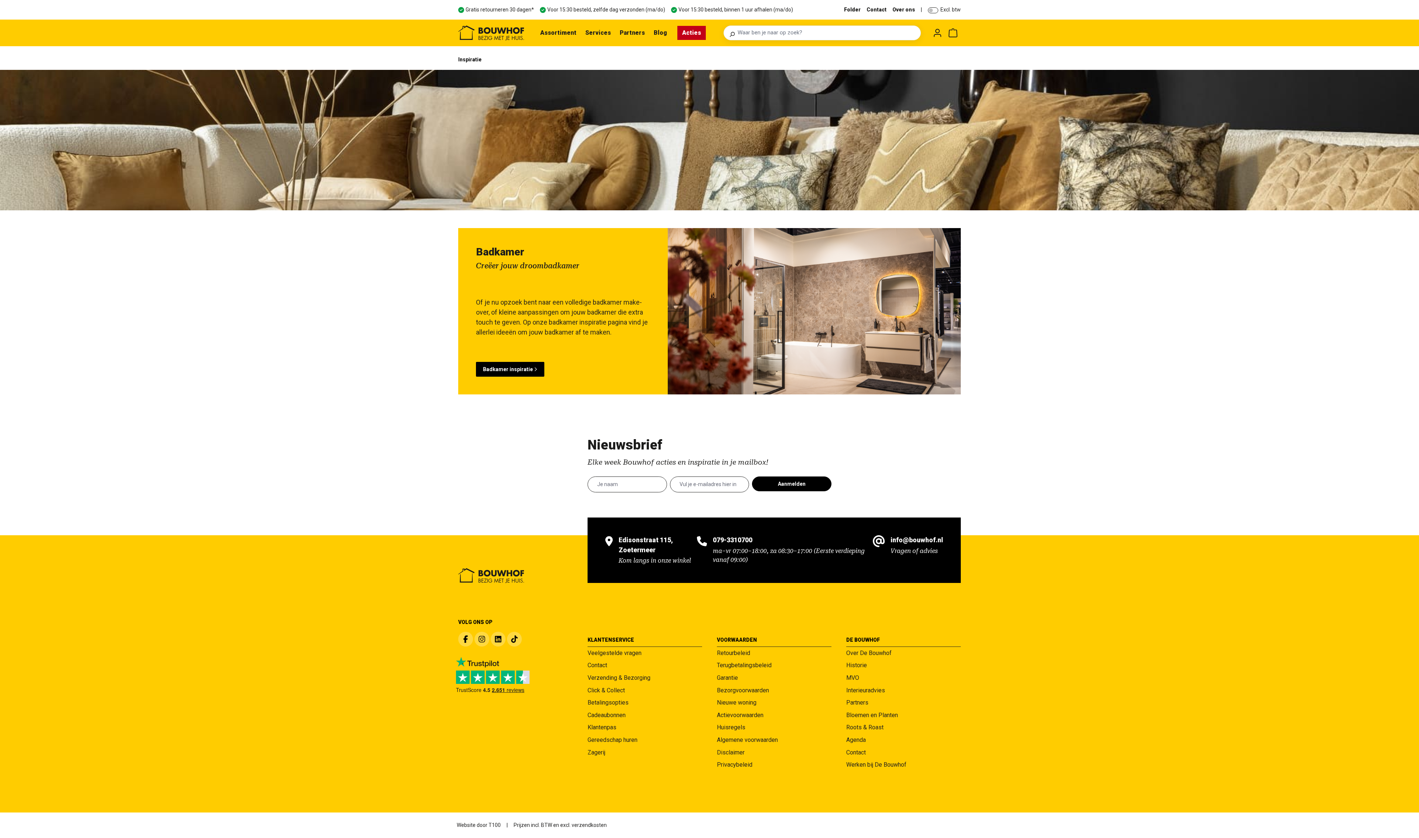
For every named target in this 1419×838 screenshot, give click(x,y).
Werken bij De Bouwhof (876, 764)
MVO (852, 677)
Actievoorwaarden (740, 715)
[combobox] (827, 33)
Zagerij (596, 752)
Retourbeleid (733, 653)
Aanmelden (792, 484)
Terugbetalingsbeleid (744, 665)
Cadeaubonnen (607, 715)
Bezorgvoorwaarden (743, 690)
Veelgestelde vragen (615, 653)
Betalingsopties (608, 702)
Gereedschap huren (612, 739)
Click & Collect (606, 690)
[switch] (933, 10)
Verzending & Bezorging (619, 677)
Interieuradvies (865, 690)
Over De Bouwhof (869, 653)
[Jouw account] (937, 33)
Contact (877, 10)
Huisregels (731, 727)
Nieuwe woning (736, 702)
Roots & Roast (865, 727)
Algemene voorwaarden (747, 739)
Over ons (903, 10)
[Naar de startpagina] (491, 33)
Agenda (856, 739)
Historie (856, 665)
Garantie (727, 677)
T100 (495, 825)
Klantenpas (602, 727)
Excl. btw (950, 10)
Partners (857, 702)
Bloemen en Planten (872, 715)
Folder (852, 10)
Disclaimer (731, 752)
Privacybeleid (734, 764)
